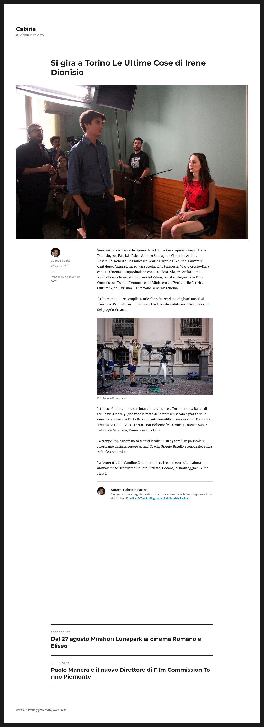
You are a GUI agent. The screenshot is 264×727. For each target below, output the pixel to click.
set (53, 271)
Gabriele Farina (60, 260)
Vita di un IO (133, 498)
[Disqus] (132, 570)
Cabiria (26, 29)
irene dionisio (59, 276)
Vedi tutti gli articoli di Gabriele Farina (164, 498)
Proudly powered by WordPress (47, 710)
